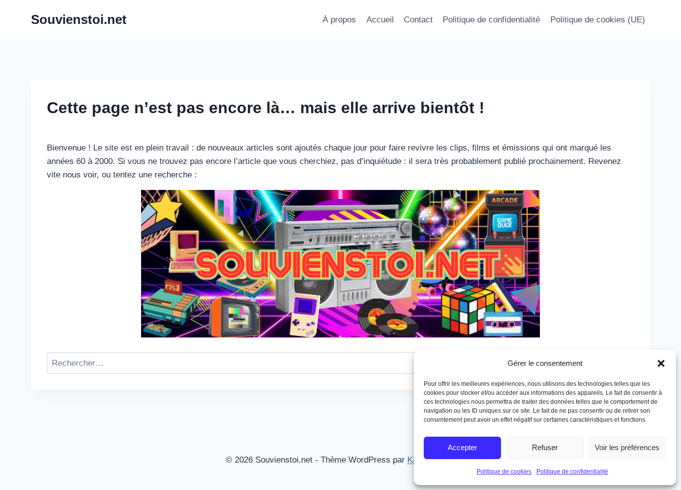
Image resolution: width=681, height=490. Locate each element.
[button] (661, 363)
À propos (339, 19)
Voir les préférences (627, 447)
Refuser (545, 447)
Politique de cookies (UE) (597, 19)
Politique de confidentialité (572, 471)
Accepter (462, 447)
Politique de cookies (504, 471)
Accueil (380, 19)
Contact (418, 19)
